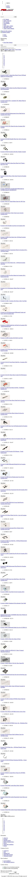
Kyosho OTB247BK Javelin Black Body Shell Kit (12, 785)
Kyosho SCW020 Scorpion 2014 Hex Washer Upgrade (13, 151)
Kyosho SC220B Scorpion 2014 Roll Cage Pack (12, 338)
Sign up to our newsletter (6, 870)
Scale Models (6, 23)
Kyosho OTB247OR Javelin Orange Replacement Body (13, 809)
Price (13, 49)
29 (4, 61)
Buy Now (3, 81)
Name (10, 49)
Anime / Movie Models (8, 28)
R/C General (6, 22)
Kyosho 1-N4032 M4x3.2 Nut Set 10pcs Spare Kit (12, 663)
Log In (7, 5)
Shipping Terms (7, 840)
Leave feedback (7, 860)
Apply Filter (3, 46)
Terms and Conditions (8, 844)
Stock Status (18, 49)
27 (4, 58)
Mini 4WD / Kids (7, 27)
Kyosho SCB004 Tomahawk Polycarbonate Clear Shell (13, 603)
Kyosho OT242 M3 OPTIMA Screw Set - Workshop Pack (14, 723)
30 (4, 62)
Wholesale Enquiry (7, 856)
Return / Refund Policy (8, 841)
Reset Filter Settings (7, 42)
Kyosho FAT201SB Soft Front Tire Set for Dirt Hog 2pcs (14, 674)
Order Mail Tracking (8, 854)
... (3, 54)
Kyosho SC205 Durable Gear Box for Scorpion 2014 (13, 225)
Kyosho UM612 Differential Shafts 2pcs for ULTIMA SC (14, 627)
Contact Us (6, 850)
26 (4, 57)
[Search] (14, 48)
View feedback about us (8, 862)
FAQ (4, 852)
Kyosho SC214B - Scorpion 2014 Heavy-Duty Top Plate (14, 301)
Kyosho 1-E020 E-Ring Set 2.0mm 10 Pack (11, 639)
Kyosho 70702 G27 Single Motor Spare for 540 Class (13, 201)
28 (4, 59)
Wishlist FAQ (6, 853)
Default (6, 49)
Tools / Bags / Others (8, 26)
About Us (5, 838)
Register (8, 7)
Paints (4, 24)
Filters (2, 40)
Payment (5, 839)
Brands (5, 845)
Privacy (5, 843)
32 (4, 65)
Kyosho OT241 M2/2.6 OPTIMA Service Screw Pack (13, 711)
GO (15, 16)
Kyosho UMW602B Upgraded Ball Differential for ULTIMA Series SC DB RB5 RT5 (12, 189)
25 (4, 56)
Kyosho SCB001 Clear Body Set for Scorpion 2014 (12, 591)
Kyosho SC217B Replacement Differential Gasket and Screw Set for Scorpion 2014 (13, 313)
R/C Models (6, 19)
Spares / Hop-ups (7, 20)
